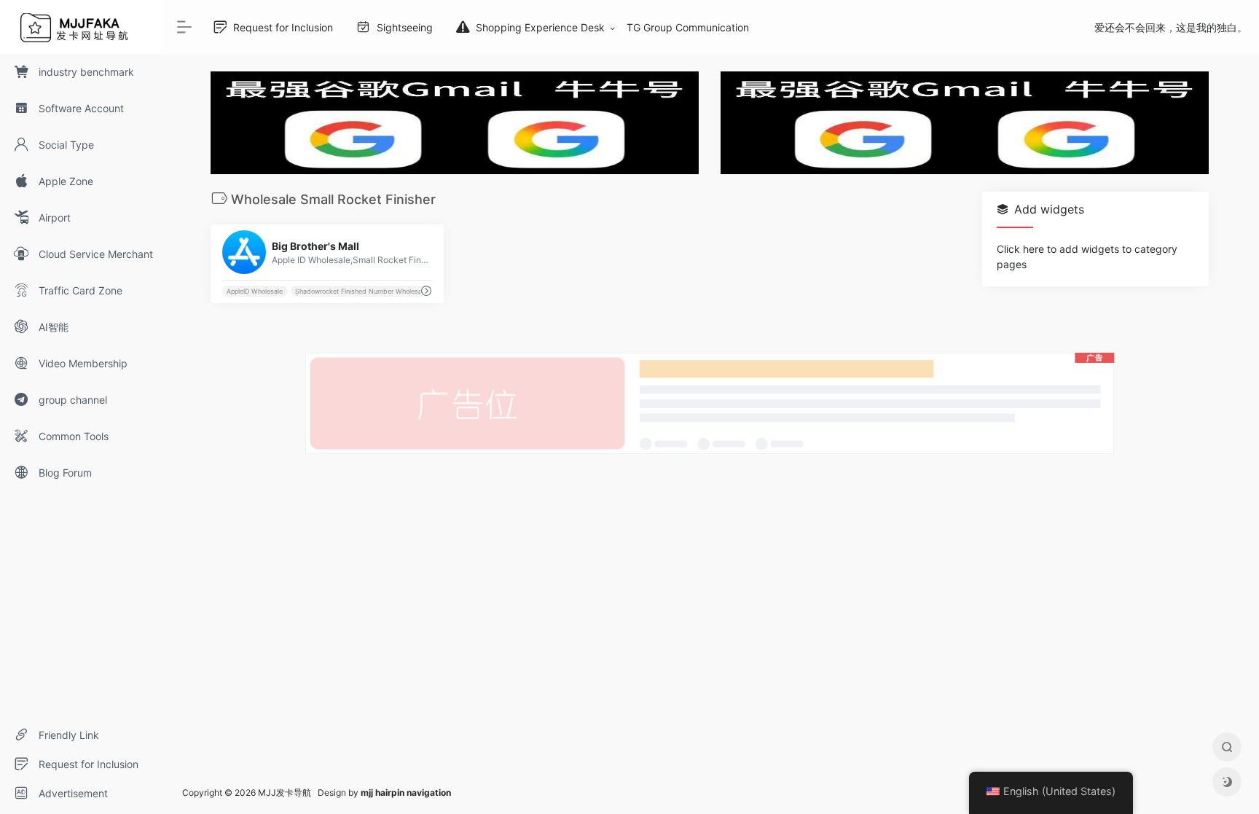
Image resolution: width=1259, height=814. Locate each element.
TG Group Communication (688, 27)
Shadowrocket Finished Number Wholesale (361, 291)
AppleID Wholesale (255, 291)
